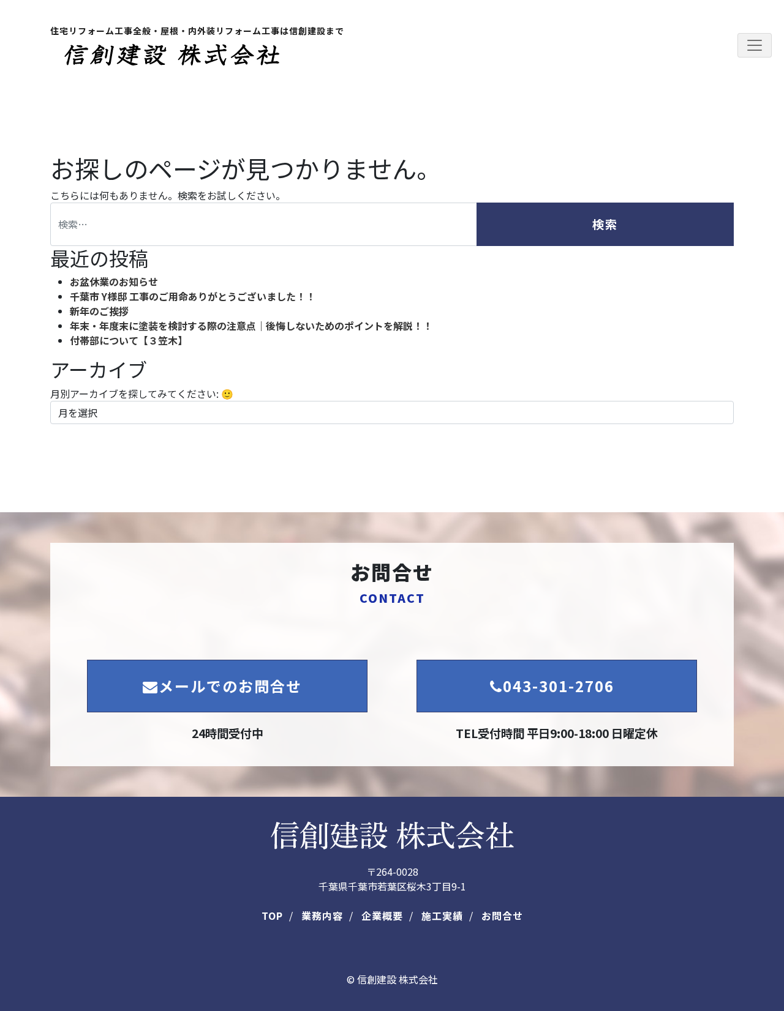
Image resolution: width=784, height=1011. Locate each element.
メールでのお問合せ (230, 685)
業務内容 (322, 915)
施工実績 (442, 915)
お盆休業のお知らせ (114, 281)
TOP (272, 915)
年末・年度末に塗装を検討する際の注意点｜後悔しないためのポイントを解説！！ (251, 325)
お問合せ (502, 915)
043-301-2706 (558, 685)
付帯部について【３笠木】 (128, 340)
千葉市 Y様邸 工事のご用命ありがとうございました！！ (192, 296)
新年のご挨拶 (99, 311)
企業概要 (382, 915)
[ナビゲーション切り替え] (754, 45)
